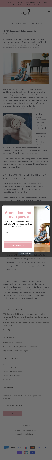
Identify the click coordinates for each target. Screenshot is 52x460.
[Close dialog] (47, 208)
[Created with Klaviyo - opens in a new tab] (26, 253)
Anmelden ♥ (18, 245)
